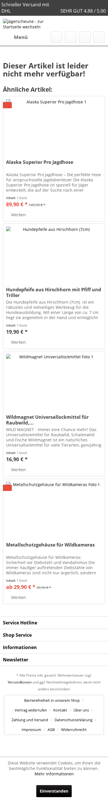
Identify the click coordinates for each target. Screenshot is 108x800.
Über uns (81, 710)
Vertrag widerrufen (31, 710)
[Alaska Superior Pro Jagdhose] (54, 125)
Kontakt (60, 710)
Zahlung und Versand (30, 719)
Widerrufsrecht (74, 729)
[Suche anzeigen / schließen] (56, 37)
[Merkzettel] (70, 37)
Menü (21, 37)
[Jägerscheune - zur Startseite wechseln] (28, 24)
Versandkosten (20, 682)
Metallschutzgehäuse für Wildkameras (50, 545)
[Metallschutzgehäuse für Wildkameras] (54, 507)
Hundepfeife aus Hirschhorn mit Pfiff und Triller (53, 292)
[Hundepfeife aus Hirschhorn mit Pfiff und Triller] (54, 252)
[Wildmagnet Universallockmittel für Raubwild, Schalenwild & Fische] (54, 380)
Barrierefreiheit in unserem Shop (52, 700)
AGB (51, 729)
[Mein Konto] (84, 37)
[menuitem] (15, 37)
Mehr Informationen (54, 774)
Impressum (31, 729)
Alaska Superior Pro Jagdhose (39, 162)
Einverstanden (54, 791)
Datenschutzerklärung (73, 719)
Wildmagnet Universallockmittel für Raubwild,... (47, 420)
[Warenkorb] (99, 37)
